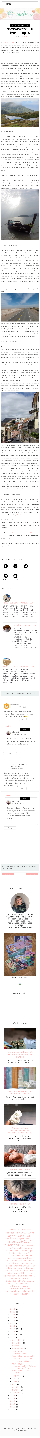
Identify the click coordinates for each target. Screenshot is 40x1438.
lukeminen (11, 1268)
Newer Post (8, 874)
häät (23, 1245)
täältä (19, 515)
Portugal (10, 1233)
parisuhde (19, 1273)
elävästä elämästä (17, 1243)
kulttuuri (30, 1261)
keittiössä (12, 1251)
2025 (13, 1312)
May (14, 1384)
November (17, 1343)
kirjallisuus (15, 1255)
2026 (13, 1309)
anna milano (14, 705)
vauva (27, 1289)
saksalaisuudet (20, 1278)
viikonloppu (14, 1291)
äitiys (26, 1294)
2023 (13, 1318)
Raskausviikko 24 (20, 1204)
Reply (22, 719)
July (15, 1379)
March (15, 1390)
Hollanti (13, 1230)
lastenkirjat (21, 1266)
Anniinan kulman (16, 533)
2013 (13, 1401)
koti (29, 1258)
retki (31, 1276)
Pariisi (27, 1230)
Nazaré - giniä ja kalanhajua (18, 667)
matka (10, 1271)
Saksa (21, 1232)
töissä (28, 1284)
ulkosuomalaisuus (20, 1286)
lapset (8, 1266)
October (17, 1346)
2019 (13, 1329)
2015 (13, 1396)
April (15, 1387)
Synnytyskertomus (20, 1169)
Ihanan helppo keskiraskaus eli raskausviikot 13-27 (20, 1130)
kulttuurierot (16, 1263)
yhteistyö (15, 1294)
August (16, 1376)
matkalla (20, 1271)
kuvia (29, 1263)
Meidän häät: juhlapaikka (19, 1352)
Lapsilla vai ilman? (23, 1359)
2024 (13, 1315)
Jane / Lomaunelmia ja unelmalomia (18, 765)
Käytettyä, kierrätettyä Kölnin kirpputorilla (24, 1366)
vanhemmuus (16, 1289)
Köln (20, 1230)
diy (31, 1239)
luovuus (30, 1268)
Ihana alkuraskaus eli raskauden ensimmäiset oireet (20, 1054)
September (18, 1349)
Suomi (31, 1233)
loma (32, 1266)
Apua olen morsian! (22, 1356)
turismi (19, 1283)
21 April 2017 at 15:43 (18, 803)
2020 (13, 1326)
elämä (12, 1242)
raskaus (22, 1276)
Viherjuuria (15, 732)
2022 (13, 1321)
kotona (19, 1261)
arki (29, 1236)
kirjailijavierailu (20, 1253)
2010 (13, 1410)
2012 (13, 1404)
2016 (13, 1338)
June (15, 1382)
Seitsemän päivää (21, 1361)
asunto (10, 1239)
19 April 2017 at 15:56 (17, 768)
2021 (13, 1323)
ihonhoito (31, 1245)
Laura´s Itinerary (9, 42)
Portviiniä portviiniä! (24, 625)
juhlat (20, 1248)
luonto (21, 1268)
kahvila (28, 1248)
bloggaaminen (22, 1239)
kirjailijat (26, 1251)
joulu (11, 1248)
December (17, 1340)
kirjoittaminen (17, 1258)
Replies (8, 726)
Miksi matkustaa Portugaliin (18, 603)
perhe (29, 1273)
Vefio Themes (20, 1431)
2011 (13, 1407)
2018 (13, 1332)
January (17, 1393)
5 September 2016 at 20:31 (19, 734)
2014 (13, 1398)
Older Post (32, 874)
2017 (13, 1335)
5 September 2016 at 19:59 (18, 707)
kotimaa (8, 1261)
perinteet (11, 1276)
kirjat (28, 1255)
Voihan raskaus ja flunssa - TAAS (20, 1092)
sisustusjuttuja (16, 1281)
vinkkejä (28, 1291)
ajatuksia (16, 1236)
